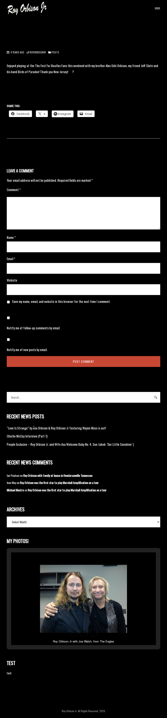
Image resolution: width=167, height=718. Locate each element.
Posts (55, 52)
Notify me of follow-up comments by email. (33, 327)
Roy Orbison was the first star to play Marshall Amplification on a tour (59, 482)
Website (12, 280)
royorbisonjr (38, 52)
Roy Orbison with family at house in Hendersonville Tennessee (57, 475)
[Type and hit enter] (155, 397)
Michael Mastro (15, 490)
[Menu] (156, 9)
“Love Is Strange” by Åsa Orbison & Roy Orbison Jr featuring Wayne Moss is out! (56, 428)
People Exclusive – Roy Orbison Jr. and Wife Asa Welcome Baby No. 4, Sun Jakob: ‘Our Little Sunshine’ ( (70, 444)
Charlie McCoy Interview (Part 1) (27, 436)
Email (11, 258)
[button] (73, 633)
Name (11, 237)
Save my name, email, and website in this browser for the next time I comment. (61, 301)
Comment (14, 189)
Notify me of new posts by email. (27, 349)
